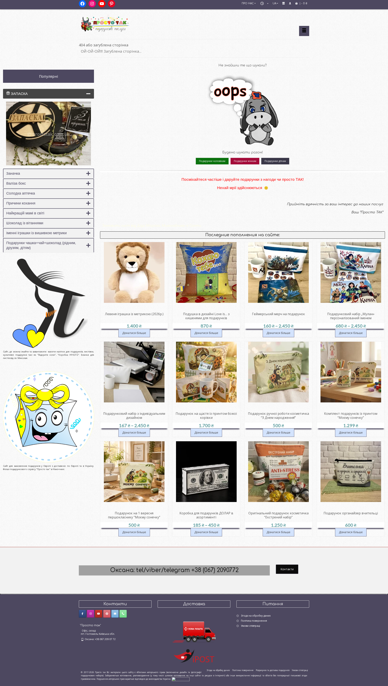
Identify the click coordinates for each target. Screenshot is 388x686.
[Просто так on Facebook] (82, 614)
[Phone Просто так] (123, 614)
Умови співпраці (250, 626)
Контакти (287, 569)
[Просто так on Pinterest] (107, 614)
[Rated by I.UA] (181, 678)
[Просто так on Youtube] (98, 614)
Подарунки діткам (275, 161)
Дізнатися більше (134, 333)
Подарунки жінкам (245, 161)
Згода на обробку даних (256, 615)
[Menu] (304, 31)
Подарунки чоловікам (212, 161)
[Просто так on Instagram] (90, 614)
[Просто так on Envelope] (115, 614)
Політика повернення (254, 620)
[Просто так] (115, 22)
